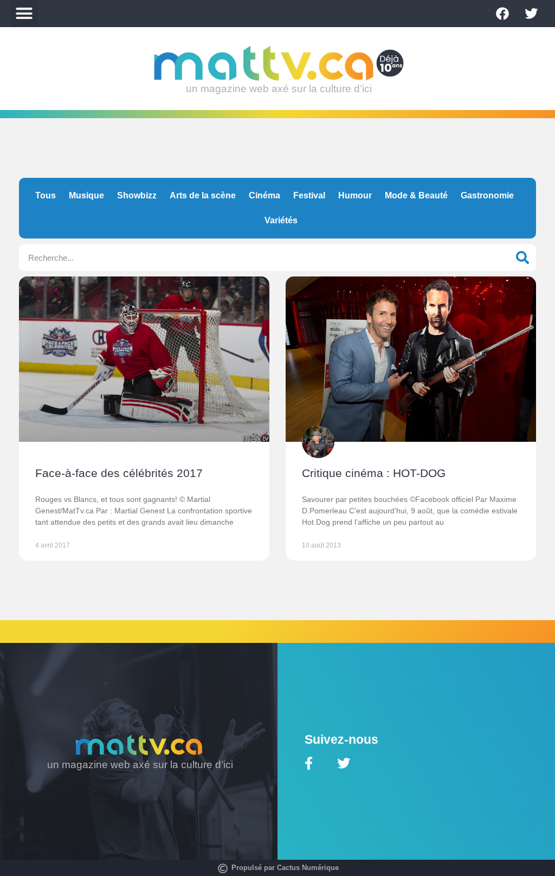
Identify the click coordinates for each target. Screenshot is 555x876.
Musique (86, 195)
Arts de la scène (203, 195)
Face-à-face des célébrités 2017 (119, 473)
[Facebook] (502, 14)
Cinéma (264, 195)
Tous (45, 195)
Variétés (281, 220)
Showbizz (137, 195)
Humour (355, 195)
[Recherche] (522, 257)
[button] (24, 13)
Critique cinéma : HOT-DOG (374, 473)
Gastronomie (487, 195)
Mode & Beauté (416, 195)
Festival (309, 195)
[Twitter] (531, 14)
